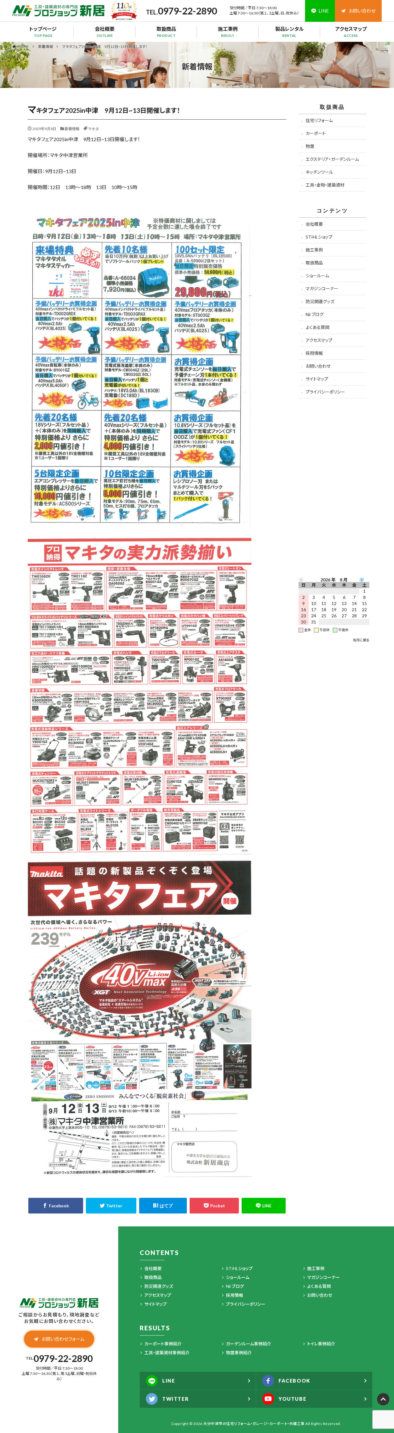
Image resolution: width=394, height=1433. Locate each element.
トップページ (43, 32)
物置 (310, 146)
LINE (168, 1381)
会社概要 (105, 32)
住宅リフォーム (319, 120)
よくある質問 (317, 327)
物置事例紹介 (239, 1352)
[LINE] (263, 1205)
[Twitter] (111, 1205)
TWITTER (175, 1399)
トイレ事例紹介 (321, 1343)
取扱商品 (166, 32)
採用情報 (314, 353)
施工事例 (228, 32)
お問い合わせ (362, 11)
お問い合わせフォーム (63, 1339)
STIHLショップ (319, 236)
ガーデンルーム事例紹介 (248, 1343)
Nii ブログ (315, 314)
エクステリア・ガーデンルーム (332, 159)
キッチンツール (319, 172)
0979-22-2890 (187, 10)
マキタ (93, 128)
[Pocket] (214, 1205)
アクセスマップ (351, 32)
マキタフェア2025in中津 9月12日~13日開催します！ (104, 46)
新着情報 (45, 46)
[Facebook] (56, 1205)
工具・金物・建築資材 (325, 185)
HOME (23, 46)
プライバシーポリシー (325, 391)
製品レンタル (289, 32)
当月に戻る (361, 640)
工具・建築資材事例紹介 (167, 1352)
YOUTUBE (292, 1399)
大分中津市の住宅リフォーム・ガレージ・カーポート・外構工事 (254, 1423)
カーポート (316, 133)
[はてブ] (163, 1205)
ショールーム (317, 275)
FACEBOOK (294, 1381)
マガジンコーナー (322, 288)
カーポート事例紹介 (163, 1343)
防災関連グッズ (320, 301)
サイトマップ (317, 379)
